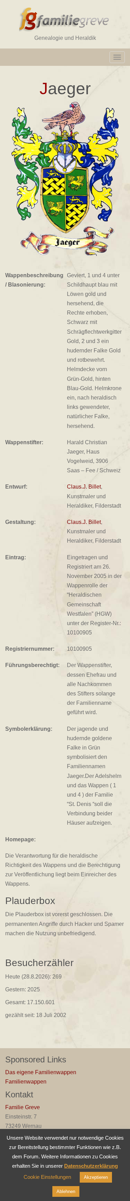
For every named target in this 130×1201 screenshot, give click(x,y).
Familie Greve (22, 1107)
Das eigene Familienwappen (40, 1072)
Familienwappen (25, 1082)
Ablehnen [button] (66, 1191)
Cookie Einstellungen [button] (47, 1177)
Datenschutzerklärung (91, 1166)
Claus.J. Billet (84, 487)
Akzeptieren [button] (96, 1177)
